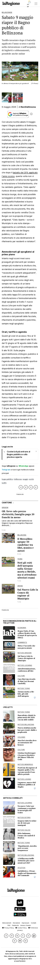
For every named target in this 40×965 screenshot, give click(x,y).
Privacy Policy (9, 928)
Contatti (33, 923)
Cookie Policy (22, 928)
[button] (6, 936)
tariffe (4, 483)
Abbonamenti (6, 923)
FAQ (9, 925)
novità (31, 479)
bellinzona (18, 479)
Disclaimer (16, 923)
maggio (25, 479)
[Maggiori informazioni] (31, 114)
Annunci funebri (25, 925)
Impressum (25, 923)
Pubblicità (15, 925)
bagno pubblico (7, 479)
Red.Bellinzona (28, 107)
